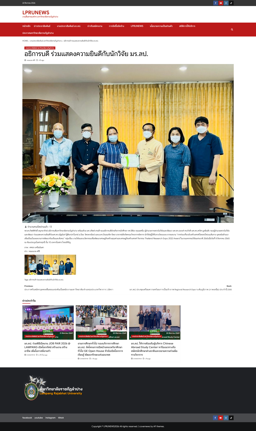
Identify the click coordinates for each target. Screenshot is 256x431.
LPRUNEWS (35, 12)
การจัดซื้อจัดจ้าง (116, 26)
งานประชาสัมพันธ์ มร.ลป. (69, 26)
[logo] (53, 389)
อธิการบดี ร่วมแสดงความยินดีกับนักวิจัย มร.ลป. (46, 279)
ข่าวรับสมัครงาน (94, 26)
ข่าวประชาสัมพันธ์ (42, 26)
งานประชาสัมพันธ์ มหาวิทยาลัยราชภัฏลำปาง (40, 48)
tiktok (61, 417)
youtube (39, 417)
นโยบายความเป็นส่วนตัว (161, 26)
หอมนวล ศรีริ (31, 60)
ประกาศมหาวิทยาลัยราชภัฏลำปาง (38, 33)
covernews (144, 426)
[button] (232, 29)
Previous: (68, 288)
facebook (27, 417)
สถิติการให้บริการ (187, 26)
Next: (181, 288)
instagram (50, 417)
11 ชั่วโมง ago (42, 355)
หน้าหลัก (26, 26)
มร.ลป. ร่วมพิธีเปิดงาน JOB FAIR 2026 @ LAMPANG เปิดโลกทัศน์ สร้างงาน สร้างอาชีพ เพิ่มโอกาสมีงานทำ (47, 347)
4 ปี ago (41, 60)
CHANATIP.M (31, 355)
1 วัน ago (94, 359)
